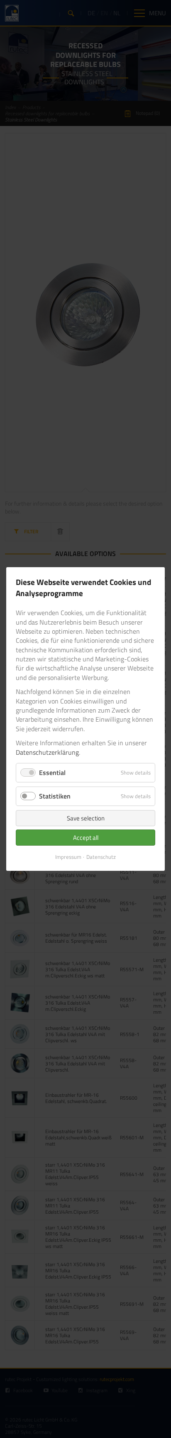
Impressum (68, 857)
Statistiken (55, 796)
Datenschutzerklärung (47, 752)
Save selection (86, 818)
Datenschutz (101, 857)
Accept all (85, 838)
